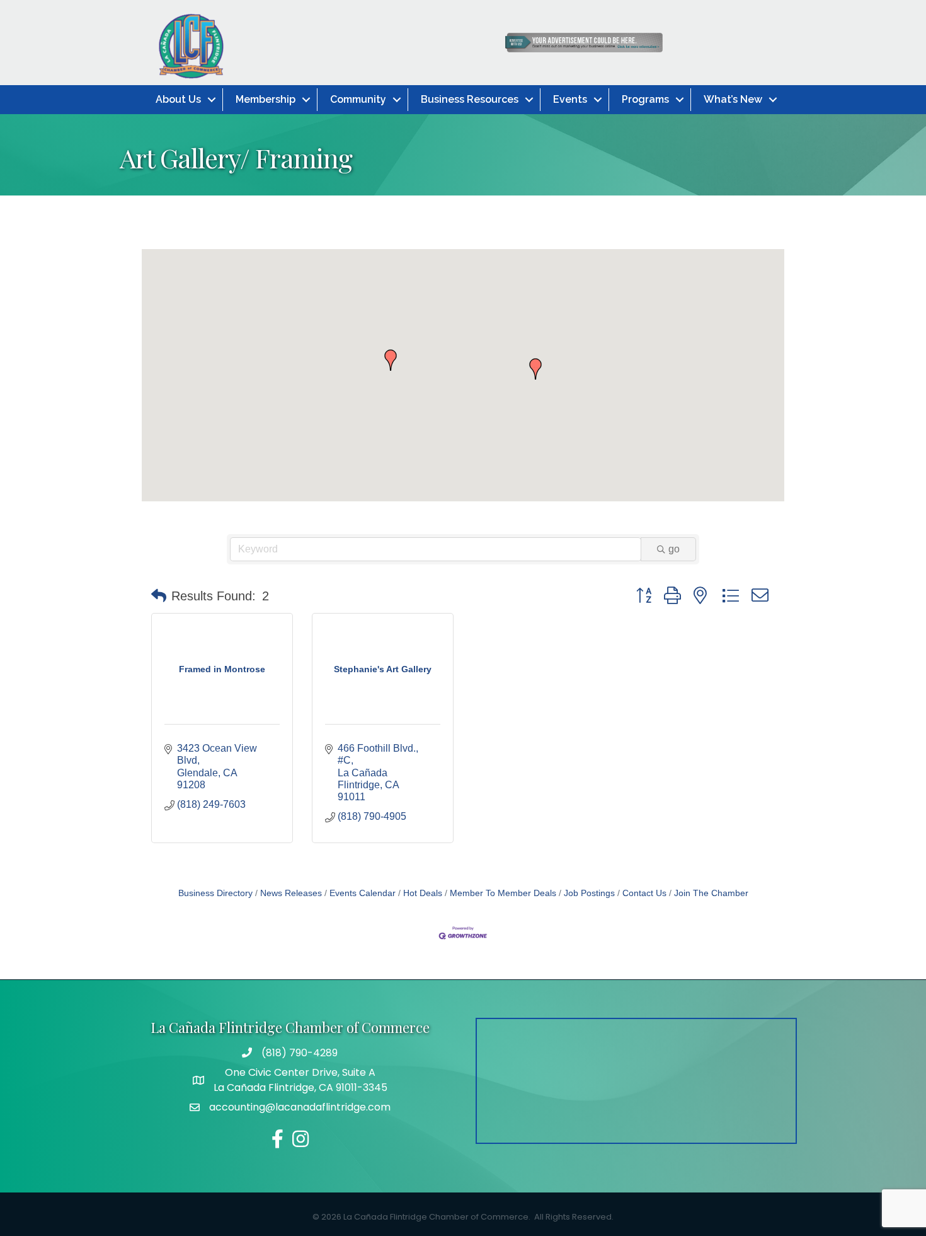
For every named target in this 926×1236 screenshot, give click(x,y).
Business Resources (469, 99)
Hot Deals (422, 893)
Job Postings (589, 893)
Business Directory (215, 893)
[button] (535, 369)
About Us (178, 99)
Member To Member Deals (503, 893)
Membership (265, 99)
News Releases (291, 893)
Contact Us (644, 893)
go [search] (674, 549)
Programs (645, 99)
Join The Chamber (711, 893)
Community (358, 99)
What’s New (733, 99)
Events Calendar (362, 893)
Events (570, 99)
